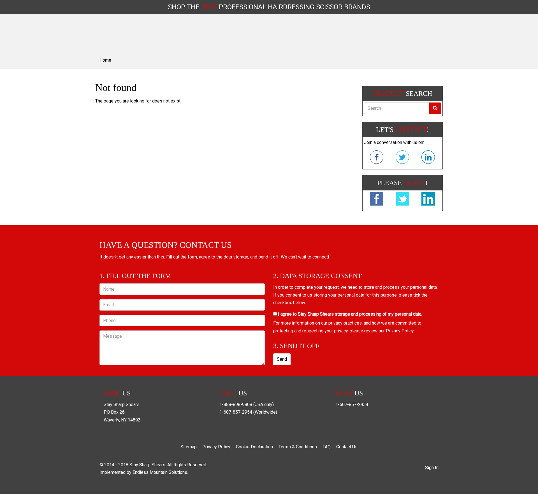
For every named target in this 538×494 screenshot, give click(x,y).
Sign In (432, 467)
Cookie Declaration (254, 446)
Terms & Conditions (298, 446)
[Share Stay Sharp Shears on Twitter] (402, 200)
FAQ (327, 446)
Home (105, 60)
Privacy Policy (400, 331)
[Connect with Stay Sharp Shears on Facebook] (377, 158)
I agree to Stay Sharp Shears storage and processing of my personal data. (349, 314)
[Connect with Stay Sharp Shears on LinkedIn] (428, 158)
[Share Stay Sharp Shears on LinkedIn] (428, 200)
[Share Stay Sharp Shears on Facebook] (377, 200)
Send (282, 359)
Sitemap (188, 446)
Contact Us (347, 446)
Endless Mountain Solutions (160, 472)
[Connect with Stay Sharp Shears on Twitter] (402, 158)
